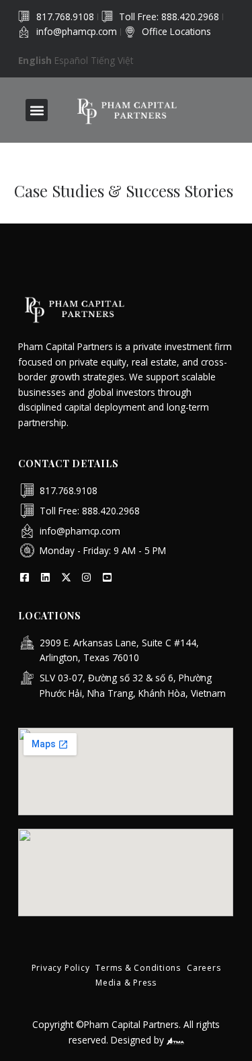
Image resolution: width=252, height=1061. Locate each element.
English (35, 60)
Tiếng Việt (112, 60)
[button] (37, 110)
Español (71, 60)
